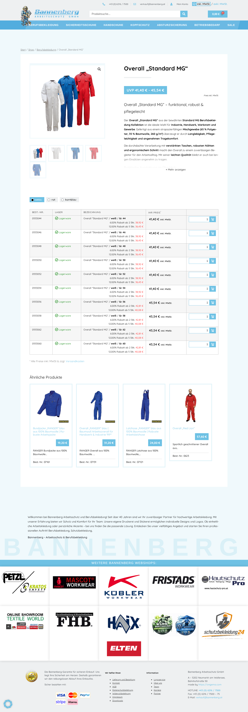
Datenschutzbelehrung (122, 690)
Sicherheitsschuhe (81, 25)
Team (156, 686)
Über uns (158, 683)
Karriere (157, 690)
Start (23, 49)
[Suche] (184, 14)
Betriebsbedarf (207, 25)
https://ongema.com (209, 684)
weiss (38, 199)
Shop (31, 49)
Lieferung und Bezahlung (123, 679)
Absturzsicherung (172, 25)
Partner (157, 693)
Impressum (117, 697)
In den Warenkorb (212, 219)
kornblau (70, 199)
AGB (114, 686)
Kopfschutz (140, 25)
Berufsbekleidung (44, 25)
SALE (231, 25)
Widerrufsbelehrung (121, 693)
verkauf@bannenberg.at (209, 697)
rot (53, 199)
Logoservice (159, 679)
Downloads (117, 700)
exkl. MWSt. (220, 4)
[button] (99, 69)
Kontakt (116, 683)
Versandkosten (75, 361)
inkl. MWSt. (203, 4)
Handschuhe (113, 25)
